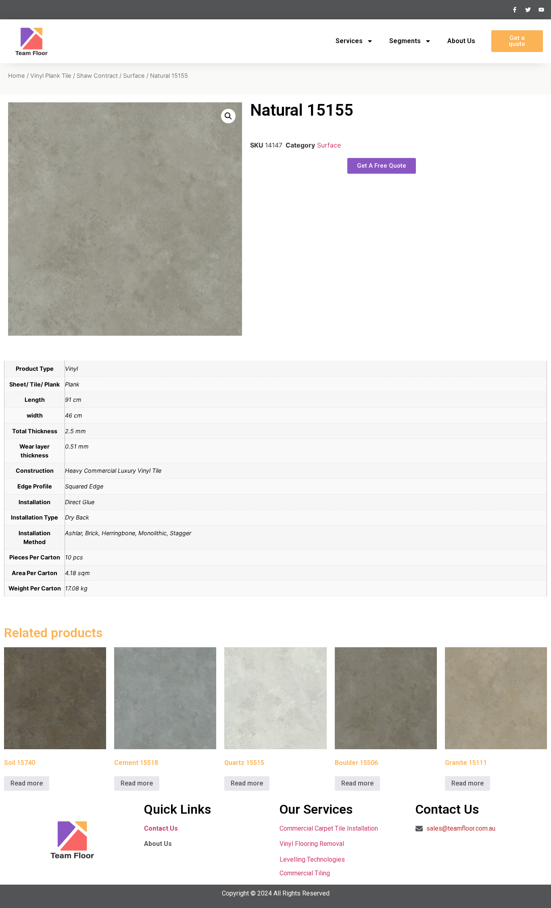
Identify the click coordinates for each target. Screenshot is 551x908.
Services (349, 41)
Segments (405, 41)
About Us (461, 41)
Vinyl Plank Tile (50, 75)
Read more (26, 783)
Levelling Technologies (312, 859)
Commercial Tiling (305, 873)
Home (16, 75)
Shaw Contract (97, 75)
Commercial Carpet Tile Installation (329, 828)
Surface (134, 75)
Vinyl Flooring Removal (313, 844)
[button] (228, 116)
